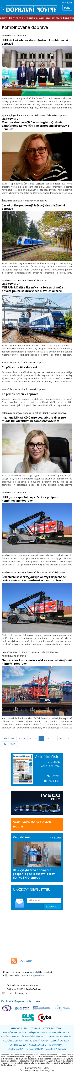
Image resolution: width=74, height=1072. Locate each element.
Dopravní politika (59, 1032)
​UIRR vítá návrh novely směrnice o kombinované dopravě (35, 41)
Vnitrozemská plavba (36, 1040)
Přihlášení (66, 2)
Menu (67, 7)
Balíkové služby (19, 1028)
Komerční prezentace (14, 1032)
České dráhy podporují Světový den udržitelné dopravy (33, 207)
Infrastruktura (34, 1048)
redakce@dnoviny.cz (17, 993)
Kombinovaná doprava (14, 35)
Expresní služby (18, 1044)
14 (5, 744)
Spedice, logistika (11, 115)
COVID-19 (35, 1028)
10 (47, 738)
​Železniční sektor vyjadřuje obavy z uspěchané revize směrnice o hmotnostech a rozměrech (34, 578)
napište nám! (36, 975)
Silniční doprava (57, 572)
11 (54, 738)
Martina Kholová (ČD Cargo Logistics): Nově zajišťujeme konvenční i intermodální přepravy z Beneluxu (35, 125)
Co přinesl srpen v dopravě (20, 394)
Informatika (55, 1044)
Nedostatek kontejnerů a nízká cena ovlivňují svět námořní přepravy (37, 661)
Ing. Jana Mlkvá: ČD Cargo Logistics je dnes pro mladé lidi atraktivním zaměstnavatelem (34, 419)
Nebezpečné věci (37, 1044)
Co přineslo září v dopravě (19, 367)
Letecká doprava (50, 651)
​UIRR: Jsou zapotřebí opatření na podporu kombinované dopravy (30, 498)
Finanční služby (14, 1048)
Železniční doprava (57, 115)
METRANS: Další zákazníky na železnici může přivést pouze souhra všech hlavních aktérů (32, 289)
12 (61, 738)
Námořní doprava (11, 362)
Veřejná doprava (38, 1032)
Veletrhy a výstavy (56, 1048)
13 (67, 738)
